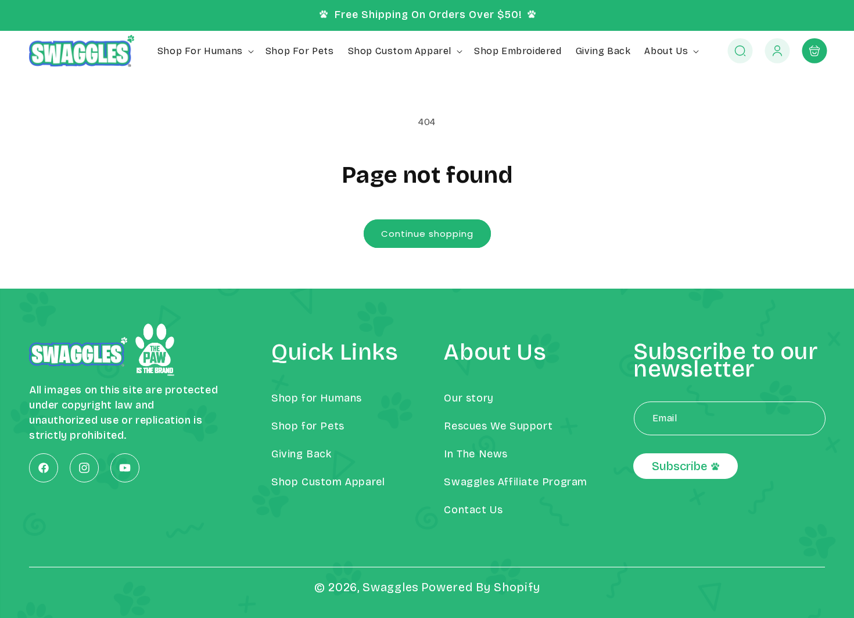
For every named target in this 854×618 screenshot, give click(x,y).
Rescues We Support (498, 426)
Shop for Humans (316, 398)
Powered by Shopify (480, 587)
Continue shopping (427, 234)
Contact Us (473, 509)
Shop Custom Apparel (328, 481)
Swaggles (391, 587)
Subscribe (679, 467)
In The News (476, 453)
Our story (468, 398)
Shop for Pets (308, 426)
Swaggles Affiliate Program (515, 481)
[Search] (740, 51)
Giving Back (301, 453)
